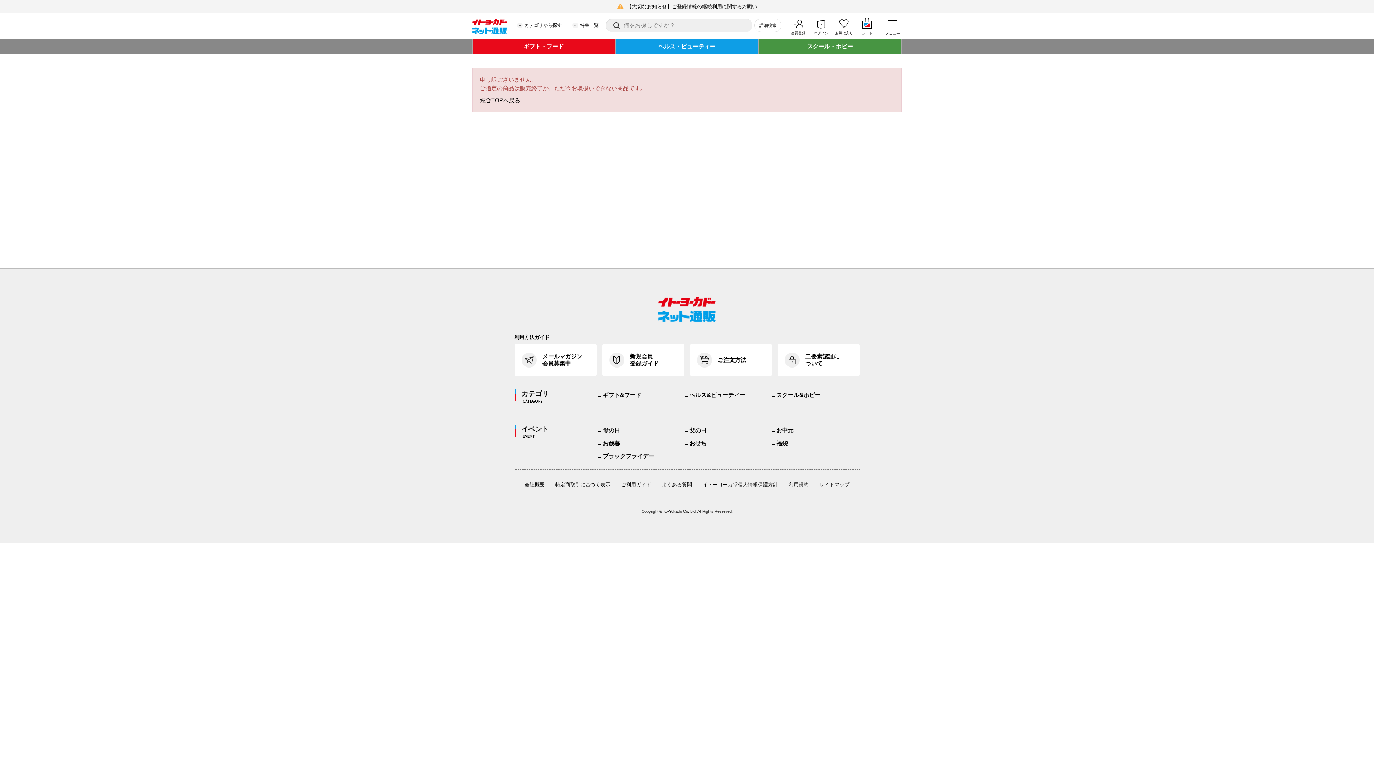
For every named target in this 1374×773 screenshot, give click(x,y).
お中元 (785, 430)
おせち (698, 443)
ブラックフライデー (628, 456)
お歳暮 (611, 443)
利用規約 (799, 484)
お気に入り (844, 33)
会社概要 (535, 484)
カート (867, 33)
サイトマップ (834, 484)
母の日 (611, 430)
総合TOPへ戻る (500, 100)
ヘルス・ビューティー (687, 46)
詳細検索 (767, 25)
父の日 (698, 430)
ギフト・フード (544, 46)
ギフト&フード (622, 395)
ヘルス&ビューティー (717, 395)
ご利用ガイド (636, 484)
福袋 (782, 443)
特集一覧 (589, 25)
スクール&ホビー (798, 395)
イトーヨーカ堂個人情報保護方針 (740, 484)
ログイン (821, 33)
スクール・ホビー (830, 46)
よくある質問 (677, 484)
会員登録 (798, 33)
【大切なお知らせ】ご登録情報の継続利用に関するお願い (692, 6)
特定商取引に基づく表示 (582, 484)
